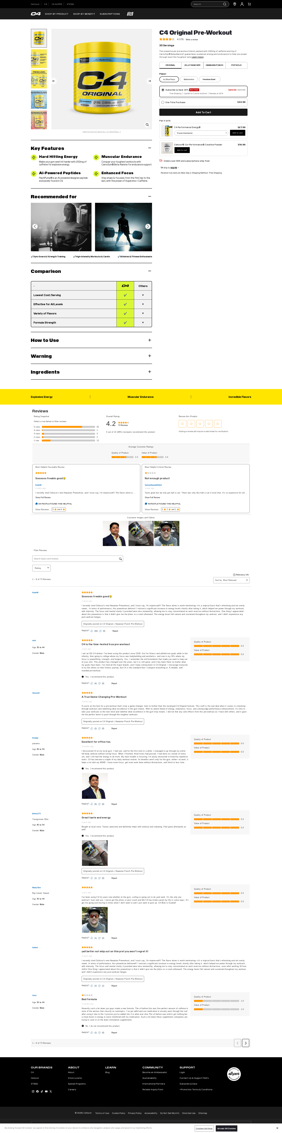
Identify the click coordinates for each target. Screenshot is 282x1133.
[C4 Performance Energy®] (167, 131)
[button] (249, 4)
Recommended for (54, 196)
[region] (141, 1128)
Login (182, 1072)
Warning (41, 356)
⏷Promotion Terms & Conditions (196, 1089)
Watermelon (189, 79)
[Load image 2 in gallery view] (39, 58)
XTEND (70, 4)
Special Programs (77, 1083)
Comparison (46, 271)
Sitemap (202, 1113)
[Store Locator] (234, 4)
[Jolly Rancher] (192, 65)
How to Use (45, 340)
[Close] (277, 1128)
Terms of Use (102, 1113)
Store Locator (75, 1078)
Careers (72, 1089)
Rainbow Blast (211, 79)
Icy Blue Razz (169, 79)
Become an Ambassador (154, 1072)
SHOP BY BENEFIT (84, 13)
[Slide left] (54, 81)
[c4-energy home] (36, 14)
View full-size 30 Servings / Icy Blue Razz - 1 (102, 131)
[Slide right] (149, 81)
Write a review (192, 40)
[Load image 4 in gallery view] (39, 99)
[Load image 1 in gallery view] (39, 38)
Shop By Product (57, 13)
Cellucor (35, 4)
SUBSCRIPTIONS (110, 13)
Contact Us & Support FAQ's (194, 1078)
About (71, 1072)
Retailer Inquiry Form (152, 1089)
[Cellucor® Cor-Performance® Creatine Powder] (167, 148)
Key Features (47, 148)
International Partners (153, 1083)
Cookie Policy (118, 1113)
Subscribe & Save (188, 1083)
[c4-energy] (130, 14)
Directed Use (188, 1113)
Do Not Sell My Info (169, 1113)
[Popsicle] (236, 65)
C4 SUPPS (57, 4)
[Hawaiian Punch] (214, 65)
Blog (107, 1072)
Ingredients (45, 372)
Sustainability (149, 1078)
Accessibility (151, 1113)
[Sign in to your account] (242, 4)
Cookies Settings (204, 1128)
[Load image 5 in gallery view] (39, 120)
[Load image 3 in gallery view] (39, 79)
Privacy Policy (135, 1113)
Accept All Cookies (226, 1128)
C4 (45, 4)
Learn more (198, 57)
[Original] (170, 65)
